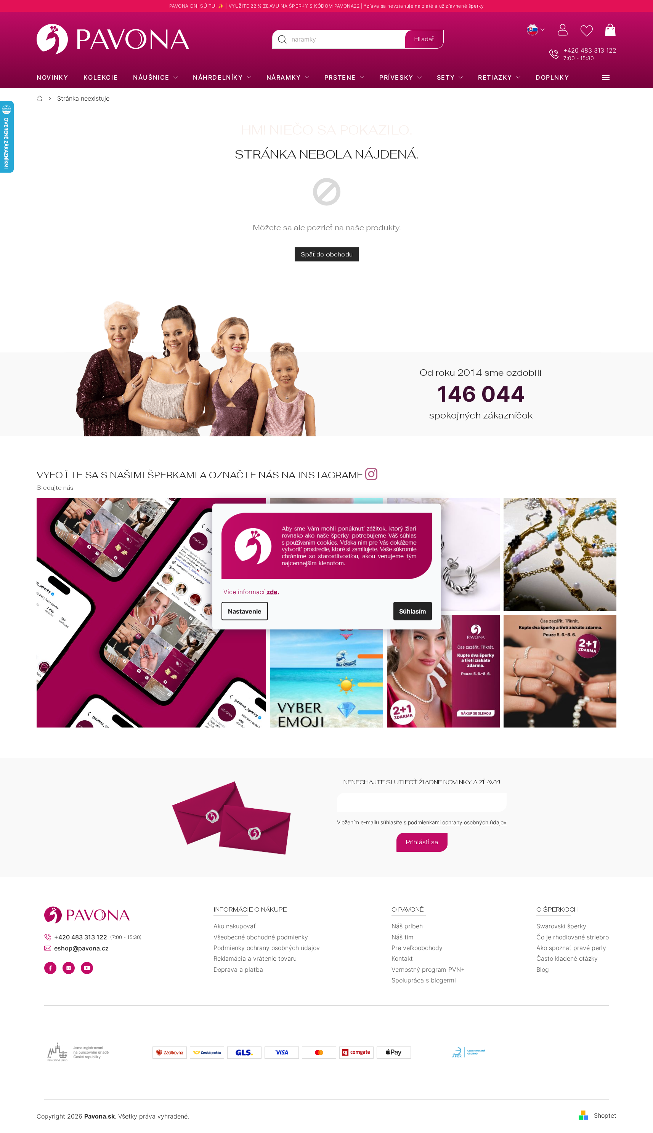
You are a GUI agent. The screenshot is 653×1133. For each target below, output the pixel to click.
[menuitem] (52, 77)
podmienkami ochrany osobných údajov (457, 822)
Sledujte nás (55, 488)
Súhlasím (412, 611)
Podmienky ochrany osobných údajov (266, 948)
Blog (542, 969)
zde (272, 592)
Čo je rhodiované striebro (572, 937)
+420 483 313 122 (589, 50)
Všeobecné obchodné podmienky (260, 937)
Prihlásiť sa (422, 842)
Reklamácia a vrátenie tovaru (255, 958)
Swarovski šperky (561, 926)
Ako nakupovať (234, 926)
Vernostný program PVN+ (428, 969)
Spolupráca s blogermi (423, 980)
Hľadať (424, 39)
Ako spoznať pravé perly (571, 948)
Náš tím (402, 937)
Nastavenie (245, 611)
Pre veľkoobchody (417, 948)
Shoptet (605, 1115)
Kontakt (402, 958)
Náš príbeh (407, 926)
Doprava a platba (238, 969)
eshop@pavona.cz (81, 948)
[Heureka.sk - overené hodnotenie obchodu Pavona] (568, 1052)
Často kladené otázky (567, 958)
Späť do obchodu (327, 254)
